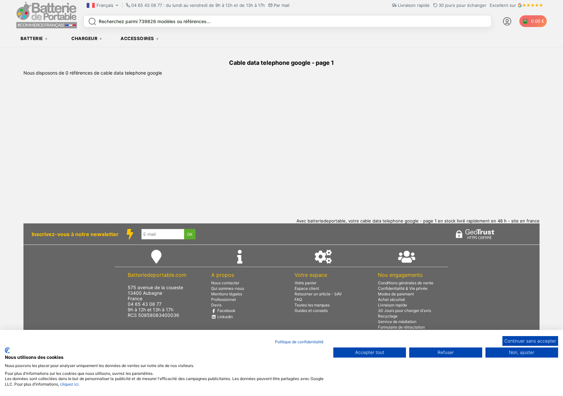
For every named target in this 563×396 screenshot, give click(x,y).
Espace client (307, 288)
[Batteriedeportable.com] (46, 26)
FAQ (298, 299)
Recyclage (387, 316)
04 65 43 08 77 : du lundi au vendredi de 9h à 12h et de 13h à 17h (198, 5)
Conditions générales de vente (405, 282)
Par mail (281, 5)
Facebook (226, 310)
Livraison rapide (392, 305)
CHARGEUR (84, 38)
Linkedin (224, 316)
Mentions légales (226, 293)
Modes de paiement (396, 293)
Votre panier (305, 282)
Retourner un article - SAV (318, 293)
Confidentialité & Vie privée (402, 288)
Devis (216, 305)
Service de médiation (397, 321)
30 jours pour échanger (462, 5)
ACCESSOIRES (137, 38)
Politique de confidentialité (299, 341)
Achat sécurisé (391, 299)
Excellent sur (503, 5)
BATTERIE (32, 38)
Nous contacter (225, 282)
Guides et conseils (311, 310)
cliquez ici (69, 384)
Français (104, 5)
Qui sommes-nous (227, 288)
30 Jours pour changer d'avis (404, 310)
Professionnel (223, 299)
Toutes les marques (312, 305)
